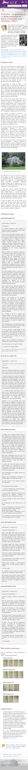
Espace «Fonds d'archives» (15, 754)
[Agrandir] (24, 171)
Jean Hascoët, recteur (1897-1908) (10, 51)
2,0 (4, 730)
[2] (11, 27)
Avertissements (11, 765)
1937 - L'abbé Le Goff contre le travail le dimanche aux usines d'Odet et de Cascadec (14, 56)
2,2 (6, 730)
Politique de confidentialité (7, 764)
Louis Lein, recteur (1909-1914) (17, 50)
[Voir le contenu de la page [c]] (3, 10)
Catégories (5, 754)
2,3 (9, 730)
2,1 (5, 730)
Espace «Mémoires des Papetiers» (11, 756)
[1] (21, 26)
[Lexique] (15, 738)
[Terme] (10, 738)
